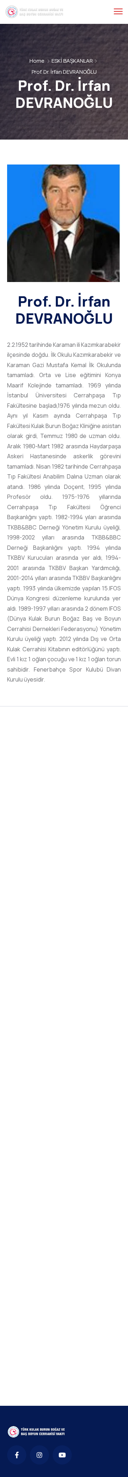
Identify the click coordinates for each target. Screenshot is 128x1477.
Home (37, 60)
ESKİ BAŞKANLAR (72, 60)
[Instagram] (39, 1455)
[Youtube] (62, 1455)
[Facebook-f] (16, 1455)
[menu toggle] (118, 11)
